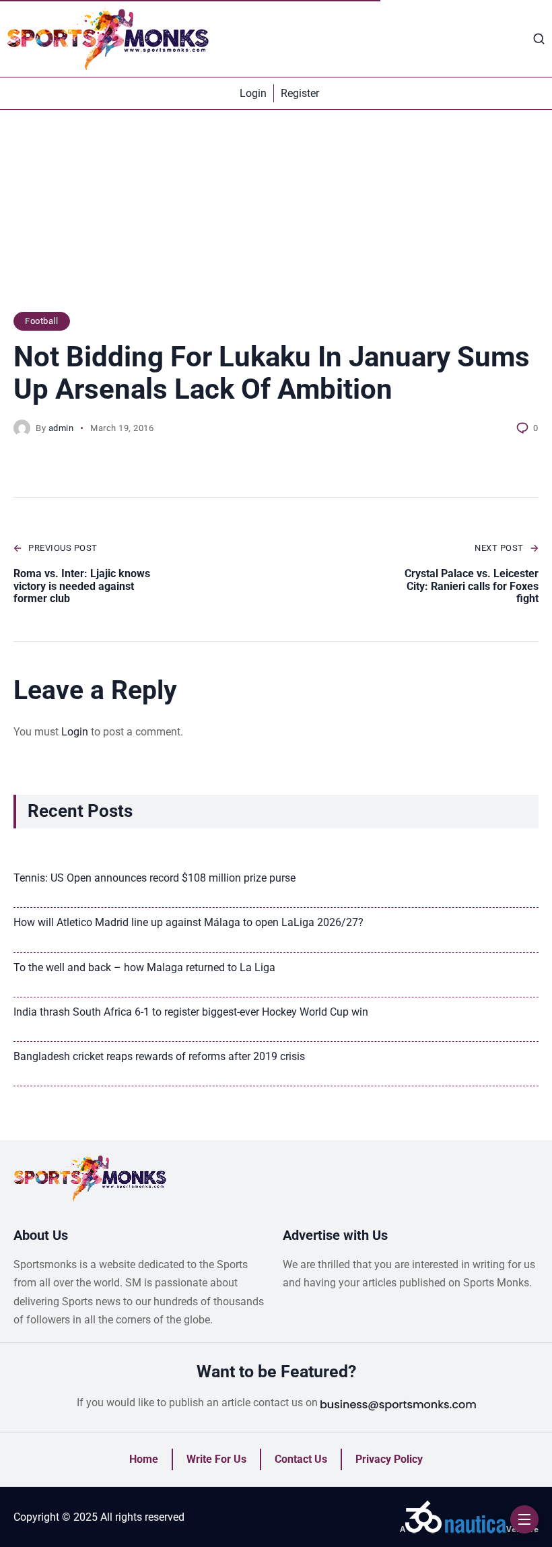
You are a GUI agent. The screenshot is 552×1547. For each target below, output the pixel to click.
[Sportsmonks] (108, 38)
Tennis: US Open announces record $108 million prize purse (154, 877)
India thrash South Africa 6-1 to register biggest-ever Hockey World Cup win (190, 1012)
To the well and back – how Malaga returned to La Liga (144, 967)
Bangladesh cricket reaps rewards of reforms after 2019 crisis (159, 1056)
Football (41, 321)
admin (61, 428)
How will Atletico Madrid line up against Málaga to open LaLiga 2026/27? (188, 922)
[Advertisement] (276, 217)
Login (74, 731)
